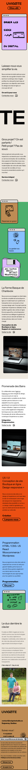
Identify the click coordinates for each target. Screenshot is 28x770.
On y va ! (8, 585)
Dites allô (14, 8)
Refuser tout (7, 762)
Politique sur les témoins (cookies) (11, 757)
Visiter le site (6, 332)
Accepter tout (7, 767)
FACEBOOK (7, 734)
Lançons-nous (11, 519)
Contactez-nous (8, 96)
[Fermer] (25, 739)
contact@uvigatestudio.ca (12, 721)
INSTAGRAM (8, 736)
